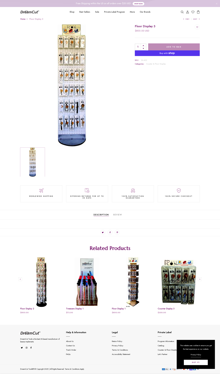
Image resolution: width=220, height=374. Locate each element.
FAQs (68, 354)
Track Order (71, 350)
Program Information (166, 341)
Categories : (140, 63)
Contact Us (70, 345)
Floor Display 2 (27, 308)
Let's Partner (162, 354)
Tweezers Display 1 (75, 308)
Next (195, 19)
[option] (71, 85)
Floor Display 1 (119, 308)
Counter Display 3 (166, 308)
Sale (97, 11)
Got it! (196, 362)
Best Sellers (84, 11)
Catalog (161, 345)
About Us (70, 341)
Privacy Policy (117, 345)
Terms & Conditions (120, 350)
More (132, 11)
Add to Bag (174, 47)
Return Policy (117, 341)
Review (117, 214)
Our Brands (145, 11)
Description (101, 214)
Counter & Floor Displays (168, 350)
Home (22, 19)
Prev (187, 19)
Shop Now (138, 4)
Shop (72, 11)
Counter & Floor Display (156, 63)
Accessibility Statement (121, 354)
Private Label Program (114, 11)
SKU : (137, 60)
